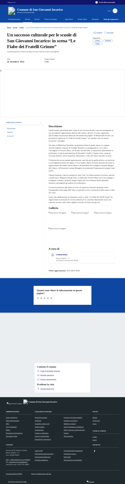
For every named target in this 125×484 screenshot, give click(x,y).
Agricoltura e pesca (41, 417)
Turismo (66, 433)
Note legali (67, 457)
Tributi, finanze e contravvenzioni (74, 430)
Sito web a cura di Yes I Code (17, 481)
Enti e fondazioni (11, 427)
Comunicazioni (61, 254)
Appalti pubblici (40, 427)
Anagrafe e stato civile (42, 424)
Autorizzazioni (39, 430)
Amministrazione (14, 19)
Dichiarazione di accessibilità (73, 460)
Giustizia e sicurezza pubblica (73, 417)
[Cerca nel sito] (115, 10)
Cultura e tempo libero (42, 436)
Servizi (37, 19)
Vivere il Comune (50, 19)
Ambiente (38, 420)
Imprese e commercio (70, 420)
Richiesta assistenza (41, 460)
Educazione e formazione (43, 439)
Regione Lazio (11, 2)
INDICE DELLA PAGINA (14, 122)
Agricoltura (69, 19)
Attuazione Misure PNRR (14, 474)
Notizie (95, 417)
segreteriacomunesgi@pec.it (18, 462)
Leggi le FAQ (39, 451)
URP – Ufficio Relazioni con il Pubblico (18, 460)
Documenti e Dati (11, 436)
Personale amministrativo (14, 433)
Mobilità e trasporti (70, 424)
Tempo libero (82, 19)
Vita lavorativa (68, 436)
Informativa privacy (70, 454)
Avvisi (94, 424)
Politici (8, 430)
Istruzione (95, 19)
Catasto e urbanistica (41, 433)
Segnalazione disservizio (42, 457)
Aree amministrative (12, 420)
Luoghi (95, 437)
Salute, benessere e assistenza (74, 427)
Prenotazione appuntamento (44, 454)
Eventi (95, 440)
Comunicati (96, 420)
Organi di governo (11, 417)
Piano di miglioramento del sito (41, 474)
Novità (27, 19)
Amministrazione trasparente (73, 451)
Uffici (7, 424)
